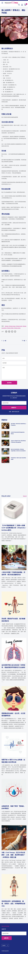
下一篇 (23, 340)
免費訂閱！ (14, 407)
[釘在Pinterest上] (9, 331)
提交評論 (9, 382)
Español (3, 945)
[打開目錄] (2, 2)
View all (24, 496)
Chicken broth (19, 326)
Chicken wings (17, 328)
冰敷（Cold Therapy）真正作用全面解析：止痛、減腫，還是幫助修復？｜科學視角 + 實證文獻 (13, 855)
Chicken (6, 326)
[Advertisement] (14, 481)
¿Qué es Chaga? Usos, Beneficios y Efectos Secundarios (18, 441)
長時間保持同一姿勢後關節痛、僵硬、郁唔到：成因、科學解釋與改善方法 (13, 903)
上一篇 (4, 340)
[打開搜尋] (19, 5)
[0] (25, 5)
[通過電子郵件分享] (15, 331)
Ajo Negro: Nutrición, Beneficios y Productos (18, 424)
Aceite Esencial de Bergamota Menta (17, 433)
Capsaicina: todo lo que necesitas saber (18, 458)
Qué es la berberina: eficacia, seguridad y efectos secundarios (18, 450)
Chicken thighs (10, 328)
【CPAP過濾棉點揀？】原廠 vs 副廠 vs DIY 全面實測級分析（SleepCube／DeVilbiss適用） (14, 527)
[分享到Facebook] (6, 331)
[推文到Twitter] (12, 331)
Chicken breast (12, 326)
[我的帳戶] (22, 5)
